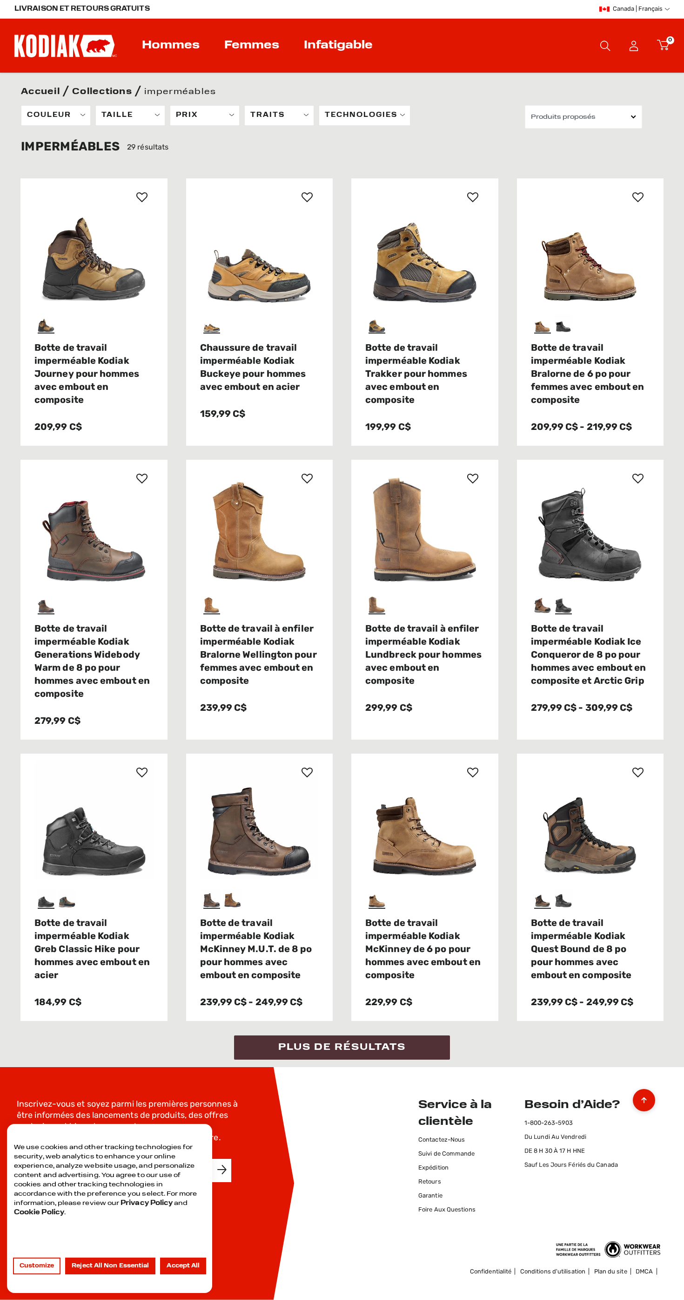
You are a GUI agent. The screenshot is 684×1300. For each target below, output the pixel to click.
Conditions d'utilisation (552, 1272)
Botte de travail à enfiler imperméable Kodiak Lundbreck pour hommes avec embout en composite (423, 655)
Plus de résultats (342, 1047)
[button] (634, 45)
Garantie (430, 1196)
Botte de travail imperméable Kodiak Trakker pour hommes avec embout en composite (416, 374)
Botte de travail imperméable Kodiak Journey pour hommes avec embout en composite (86, 374)
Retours (429, 1182)
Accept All (183, 1266)
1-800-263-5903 (548, 1123)
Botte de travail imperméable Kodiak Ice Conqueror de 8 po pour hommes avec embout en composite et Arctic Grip (588, 655)
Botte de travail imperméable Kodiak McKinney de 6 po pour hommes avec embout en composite (423, 949)
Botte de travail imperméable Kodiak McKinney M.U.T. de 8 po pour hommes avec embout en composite (256, 949)
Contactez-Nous (441, 1140)
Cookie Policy (39, 1212)
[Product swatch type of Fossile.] (68, 899)
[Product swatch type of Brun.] (47, 324)
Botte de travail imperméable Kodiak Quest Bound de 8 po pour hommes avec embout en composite (581, 949)
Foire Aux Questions (447, 1210)
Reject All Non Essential (110, 1266)
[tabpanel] (342, 582)
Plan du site (610, 1272)
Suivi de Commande (446, 1154)
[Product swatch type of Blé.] (212, 605)
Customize (37, 1266)
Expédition (433, 1168)
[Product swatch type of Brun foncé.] (47, 605)
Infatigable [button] (338, 45)
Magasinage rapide (96, 282)
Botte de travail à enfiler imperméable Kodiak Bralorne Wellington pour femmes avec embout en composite (258, 655)
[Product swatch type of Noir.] (564, 324)
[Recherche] (605, 45)
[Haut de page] (644, 1097)
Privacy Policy (147, 1203)
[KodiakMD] (65, 46)
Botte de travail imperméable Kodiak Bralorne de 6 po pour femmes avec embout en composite (587, 374)
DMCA (644, 1272)
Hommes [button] (171, 45)
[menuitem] (172, 46)
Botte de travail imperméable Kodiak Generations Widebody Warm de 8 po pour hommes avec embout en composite (92, 662)
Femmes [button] (251, 45)
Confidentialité (490, 1272)
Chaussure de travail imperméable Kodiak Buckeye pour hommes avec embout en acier (253, 368)
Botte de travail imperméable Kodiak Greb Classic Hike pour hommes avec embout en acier (92, 949)
